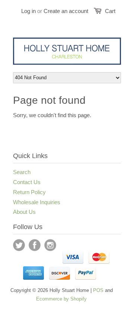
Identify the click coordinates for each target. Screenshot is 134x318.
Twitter (19, 245)
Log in (28, 11)
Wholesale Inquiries (36, 202)
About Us (24, 212)
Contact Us (27, 182)
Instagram (50, 245)
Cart (110, 11)
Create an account (66, 11)
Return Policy (29, 192)
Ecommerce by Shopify (61, 299)
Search (22, 172)
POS (98, 290)
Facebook (35, 245)
